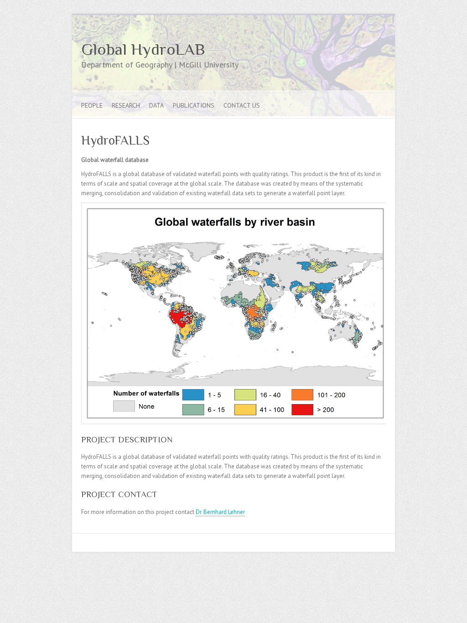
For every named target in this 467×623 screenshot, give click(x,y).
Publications (193, 105)
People (92, 105)
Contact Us (241, 105)
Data (156, 105)
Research (126, 105)
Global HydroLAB (143, 49)
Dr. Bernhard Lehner (220, 512)
